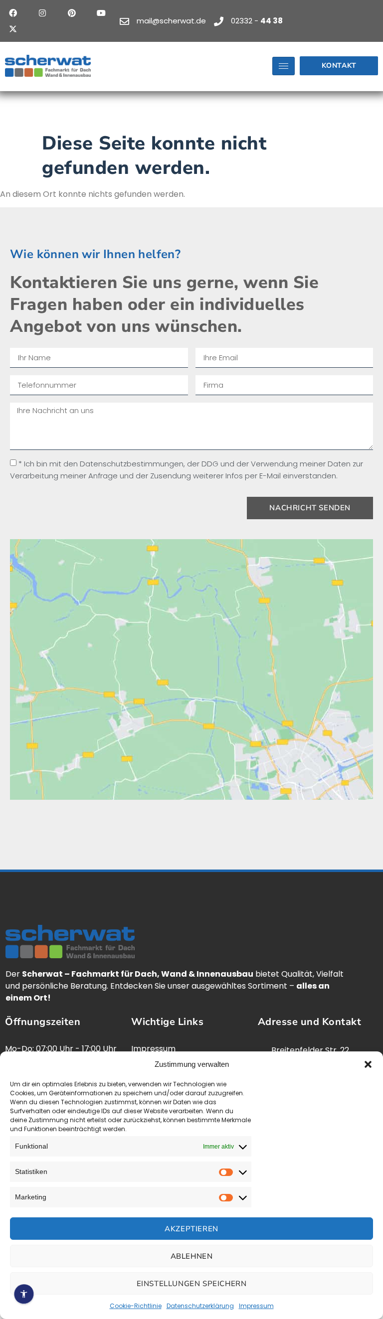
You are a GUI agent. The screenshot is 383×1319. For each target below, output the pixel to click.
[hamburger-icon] (283, 66)
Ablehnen (192, 1256)
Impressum (256, 1306)
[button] (368, 1064)
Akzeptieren (191, 1229)
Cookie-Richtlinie (136, 1306)
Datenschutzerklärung (200, 1306)
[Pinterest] (72, 13)
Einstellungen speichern (192, 1284)
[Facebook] (13, 13)
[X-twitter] (13, 29)
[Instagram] (42, 13)
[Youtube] (101, 13)
